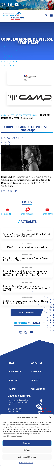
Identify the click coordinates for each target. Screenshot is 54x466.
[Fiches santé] (47, 209)
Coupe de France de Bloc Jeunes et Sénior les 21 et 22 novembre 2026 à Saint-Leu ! (26, 235)
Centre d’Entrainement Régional (24, 115)
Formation (36, 372)
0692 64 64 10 (14, 411)
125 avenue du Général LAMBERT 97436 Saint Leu (18, 402)
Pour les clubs (38, 389)
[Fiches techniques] (27, 209)
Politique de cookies (26, 463)
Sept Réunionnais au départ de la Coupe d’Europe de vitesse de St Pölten (26, 302)
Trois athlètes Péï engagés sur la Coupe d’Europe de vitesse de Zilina (26, 259)
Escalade (13, 380)
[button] (50, 417)
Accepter (27, 443)
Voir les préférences (27, 457)
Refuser (27, 450)
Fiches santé (47, 214)
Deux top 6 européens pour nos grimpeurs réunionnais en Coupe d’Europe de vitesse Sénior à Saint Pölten (26, 288)
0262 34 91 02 (14, 409)
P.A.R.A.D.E (35, 380)
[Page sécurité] (7, 209)
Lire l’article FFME (9, 191)
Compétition (36, 363)
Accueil (4, 115)
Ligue (11, 363)
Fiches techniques (27, 214)
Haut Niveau (15, 372)
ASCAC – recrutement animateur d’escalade (27, 247)
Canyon (12, 389)
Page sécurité (7, 214)
